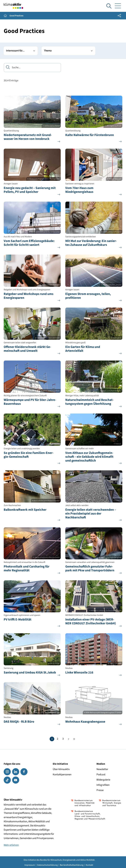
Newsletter (102, 769)
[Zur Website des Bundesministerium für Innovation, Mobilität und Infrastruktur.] (83, 802)
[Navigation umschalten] (118, 6)
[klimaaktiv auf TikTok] (7, 780)
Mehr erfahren (11, 845)
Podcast (100, 774)
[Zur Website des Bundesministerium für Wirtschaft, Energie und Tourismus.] (109, 802)
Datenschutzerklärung (47, 865)
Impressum (29, 865)
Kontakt (89, 865)
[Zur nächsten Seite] (68, 739)
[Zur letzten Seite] (74, 739)
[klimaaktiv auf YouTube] (15, 780)
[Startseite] (13, 6)
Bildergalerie (103, 780)
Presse (100, 790)
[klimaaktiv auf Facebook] (24, 771)
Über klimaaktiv (61, 769)
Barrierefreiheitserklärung (71, 865)
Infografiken (103, 785)
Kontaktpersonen (62, 774)
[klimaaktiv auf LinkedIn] (15, 771)
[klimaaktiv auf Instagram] (7, 771)
